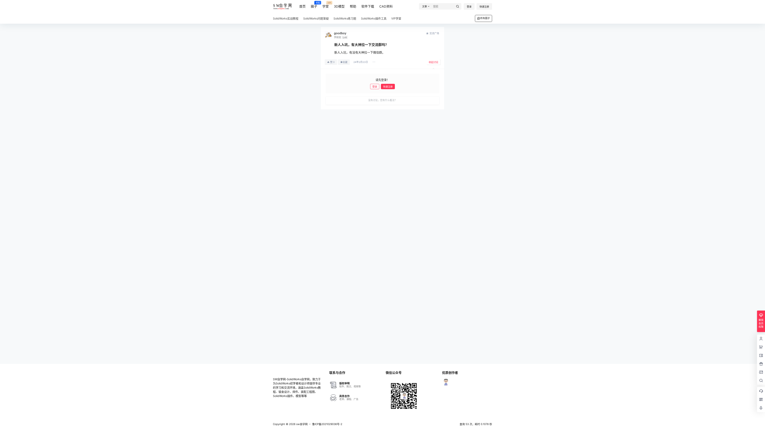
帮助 (353, 6)
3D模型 (339, 6)
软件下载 (367, 6)
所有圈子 (485, 18)
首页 (302, 6)
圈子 (314, 5)
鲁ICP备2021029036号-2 (327, 424)
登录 (469, 6)
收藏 (345, 62)
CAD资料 (386, 6)
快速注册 (484, 6)
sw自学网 (301, 424)
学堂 (325, 5)
